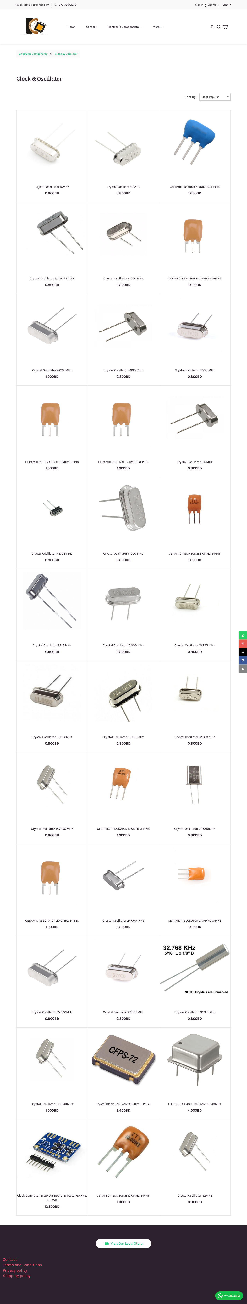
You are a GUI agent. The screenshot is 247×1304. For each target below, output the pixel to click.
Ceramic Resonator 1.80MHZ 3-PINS (195, 187)
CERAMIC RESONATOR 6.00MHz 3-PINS (52, 462)
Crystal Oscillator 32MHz (195, 1195)
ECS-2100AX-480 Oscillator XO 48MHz (194, 1104)
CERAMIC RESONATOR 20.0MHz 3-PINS (52, 920)
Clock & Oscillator (66, 53)
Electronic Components (33, 53)
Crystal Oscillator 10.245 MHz (194, 645)
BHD (225, 4)
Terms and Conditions (22, 1265)
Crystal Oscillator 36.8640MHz (52, 1104)
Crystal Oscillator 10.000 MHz (123, 645)
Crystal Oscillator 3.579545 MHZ (52, 278)
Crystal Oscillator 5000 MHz (123, 370)
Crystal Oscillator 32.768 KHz (195, 1012)
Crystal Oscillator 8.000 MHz (123, 553)
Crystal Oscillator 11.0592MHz (52, 737)
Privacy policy (15, 1270)
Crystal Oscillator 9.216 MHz (52, 645)
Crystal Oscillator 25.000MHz (52, 1012)
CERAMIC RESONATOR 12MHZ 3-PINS (123, 462)
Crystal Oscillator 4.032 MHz (52, 370)
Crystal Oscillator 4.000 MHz (123, 278)
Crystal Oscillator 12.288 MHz (194, 737)
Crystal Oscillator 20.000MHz (194, 829)
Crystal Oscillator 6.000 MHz (195, 370)
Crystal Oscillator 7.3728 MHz (52, 553)
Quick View (52, 157)
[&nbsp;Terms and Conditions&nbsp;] (44, 1265)
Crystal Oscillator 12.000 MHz (123, 737)
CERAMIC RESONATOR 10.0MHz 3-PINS (123, 1195)
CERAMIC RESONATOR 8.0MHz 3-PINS (195, 553)
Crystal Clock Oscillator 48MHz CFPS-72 (123, 1104)
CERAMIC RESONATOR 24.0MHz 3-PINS (195, 920)
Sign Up (212, 4)
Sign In (199, 4)
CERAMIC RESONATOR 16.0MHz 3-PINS (123, 829)
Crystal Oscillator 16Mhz (52, 187)
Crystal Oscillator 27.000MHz (123, 1012)
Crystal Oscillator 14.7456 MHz (52, 829)
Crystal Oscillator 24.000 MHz (123, 920)
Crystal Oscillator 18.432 (123, 187)
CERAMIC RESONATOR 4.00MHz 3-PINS (195, 278)
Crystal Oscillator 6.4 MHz (195, 462)
